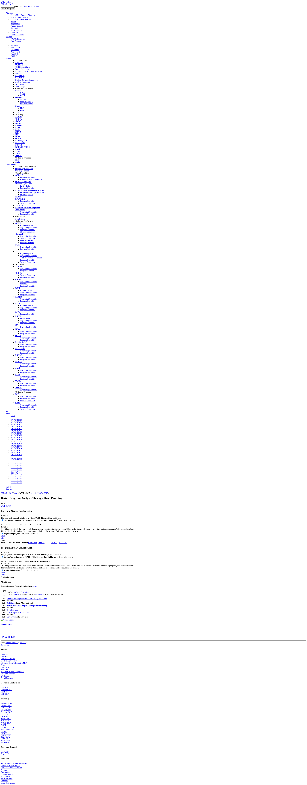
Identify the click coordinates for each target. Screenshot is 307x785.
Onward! (23, 99)
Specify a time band (30, 534)
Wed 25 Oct (15, 52)
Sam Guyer (11, 617)
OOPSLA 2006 (16, 470)
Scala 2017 (5, 754)
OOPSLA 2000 (16, 483)
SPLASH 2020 (16, 435)
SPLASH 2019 (16, 437)
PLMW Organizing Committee (32, 192)
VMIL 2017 (5, 740)
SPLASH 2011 (16, 455)
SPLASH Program (18, 39)
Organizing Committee (24, 169)
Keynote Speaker (26, 253)
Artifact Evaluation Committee (31, 258)
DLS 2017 (5, 752)
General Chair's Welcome (20, 17)
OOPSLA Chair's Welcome (21, 19)
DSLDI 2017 (6, 710)
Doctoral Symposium (23, 69)
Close (3, 538)
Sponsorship (15, 28)
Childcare (14, 32)
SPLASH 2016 (16, 444)
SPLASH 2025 (16, 424)
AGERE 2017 (6, 703)
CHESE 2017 (6, 706)
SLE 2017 (5, 694)
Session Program (7, 577)
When (3, 541)
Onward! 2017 (6, 690)
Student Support (17, 26)
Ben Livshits (63, 543)
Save (3, 536)
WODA (41, 543)
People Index (20, 219)
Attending (9, 13)
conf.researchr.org (12, 643)
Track (3, 504)
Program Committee (27, 177)
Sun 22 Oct (15, 45)
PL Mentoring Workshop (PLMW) (28, 71)
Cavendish (32, 543)
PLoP (22, 108)
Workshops (19, 84)
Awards (13, 22)
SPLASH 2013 (16, 450)
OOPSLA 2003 (16, 476)
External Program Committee (31, 179)
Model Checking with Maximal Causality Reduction (27, 599)
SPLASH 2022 (16, 431)
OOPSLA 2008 (16, 465)
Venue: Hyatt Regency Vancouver (23, 15)
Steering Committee (22, 171)
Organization (11, 164)
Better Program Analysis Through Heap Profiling (27, 606)
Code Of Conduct (17, 35)
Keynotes (19, 63)
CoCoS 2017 (6, 708)
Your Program (16, 41)
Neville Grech (12, 610)
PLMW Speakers (26, 195)
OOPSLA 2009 (16, 463)
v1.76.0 (23, 643)
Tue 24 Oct (15, 50)
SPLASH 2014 (16, 448)
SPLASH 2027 (16, 420)
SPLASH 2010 (16, 459)
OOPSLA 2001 (16, 481)
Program (9, 37)
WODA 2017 (43, 493)
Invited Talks (25, 186)
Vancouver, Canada (31, 6)
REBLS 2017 (6, 734)
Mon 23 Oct (15, 48)
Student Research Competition (26, 80)
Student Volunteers (22, 82)
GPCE (22, 93)
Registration (15, 24)
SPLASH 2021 (16, 433)
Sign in (8, 487)
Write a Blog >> (7, 2)
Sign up (9, 489)
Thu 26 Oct (15, 54)
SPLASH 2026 (16, 422)
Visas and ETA (16, 30)
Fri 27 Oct (14, 56)
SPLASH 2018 (16, 439)
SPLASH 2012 (16, 452)
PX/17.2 (4, 732)
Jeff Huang (54, 543)
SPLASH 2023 (16, 429)
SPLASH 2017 (7, 493)
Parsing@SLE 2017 (8, 727)
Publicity (23, 284)
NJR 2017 (5, 721)
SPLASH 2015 (16, 446)
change (34, 586)
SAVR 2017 (5, 736)
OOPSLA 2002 (16, 478)
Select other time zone (67, 520)
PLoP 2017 (5, 692)
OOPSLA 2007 (16, 468)
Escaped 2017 (6, 712)
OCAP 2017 (5, 725)
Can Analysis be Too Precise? (18, 612)
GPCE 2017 (5, 687)
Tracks (8, 58)
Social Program (21, 86)
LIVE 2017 (5, 716)
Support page (5, 645)
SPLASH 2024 (16, 426)
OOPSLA (19, 65)
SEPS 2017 (5, 738)
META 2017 (6, 719)
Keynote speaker (26, 225)
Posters (18, 73)
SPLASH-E (19, 76)
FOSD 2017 (5, 714)
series (16, 493)
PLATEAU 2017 (7, 729)
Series (13, 416)
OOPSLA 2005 (16, 472)
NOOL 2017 (6, 723)
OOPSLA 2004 (16, 474)
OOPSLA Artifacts (22, 67)
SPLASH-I (19, 78)
